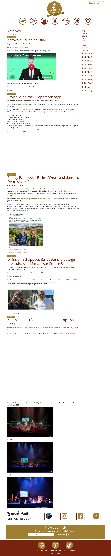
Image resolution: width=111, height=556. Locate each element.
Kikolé (44, 26)
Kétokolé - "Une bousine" (27, 40)
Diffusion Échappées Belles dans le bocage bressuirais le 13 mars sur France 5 (41, 261)
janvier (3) (85, 50)
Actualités (22, 26)
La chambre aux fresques (24, 83)
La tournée (33, 26)
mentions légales (55, 550)
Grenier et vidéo (66, 26)
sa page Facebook (72, 333)
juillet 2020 (26, 267)
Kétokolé (55, 26)
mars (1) (84, 45)
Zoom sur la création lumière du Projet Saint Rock (42, 321)
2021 (15, 35)
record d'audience (19, 185)
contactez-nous (42, 550)
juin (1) (84, 38)
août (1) (84, 34)
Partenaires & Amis (69, 550)
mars (20, 35)
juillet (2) (84, 36)
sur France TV (34, 199)
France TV (56, 280)
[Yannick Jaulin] (55, 8)
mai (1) (84, 41)
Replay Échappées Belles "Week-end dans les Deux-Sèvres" (43, 179)
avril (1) (84, 43)
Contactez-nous (88, 26)
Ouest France (17, 313)
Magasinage (77, 26)
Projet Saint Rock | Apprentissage (34, 96)
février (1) (85, 48)
